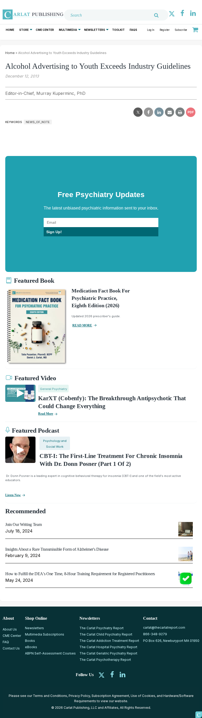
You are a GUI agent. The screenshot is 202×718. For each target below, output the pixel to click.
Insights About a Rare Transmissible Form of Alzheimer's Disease (57, 549)
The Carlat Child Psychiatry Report (105, 634)
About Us (10, 629)
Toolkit (118, 29)
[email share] (169, 112)
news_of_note (38, 122)
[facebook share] (148, 112)
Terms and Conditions (50, 696)
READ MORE (82, 325)
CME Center (45, 29)
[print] (180, 112)
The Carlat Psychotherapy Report (105, 660)
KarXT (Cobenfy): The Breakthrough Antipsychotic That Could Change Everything (112, 402)
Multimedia (68, 29)
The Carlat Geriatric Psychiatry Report (108, 653)
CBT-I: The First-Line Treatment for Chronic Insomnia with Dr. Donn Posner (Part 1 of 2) (111, 460)
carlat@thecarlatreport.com (164, 627)
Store (24, 29)
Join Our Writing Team (23, 524)
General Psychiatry (53, 389)
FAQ (6, 642)
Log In (150, 29)
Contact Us (11, 648)
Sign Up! (54, 232)
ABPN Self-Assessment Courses (50, 653)
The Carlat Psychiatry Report (101, 628)
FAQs (133, 29)
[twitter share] (138, 112)
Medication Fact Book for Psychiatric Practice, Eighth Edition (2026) (101, 298)
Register (165, 29)
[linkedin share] (159, 112)
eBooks (31, 647)
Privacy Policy (79, 696)
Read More (45, 413)
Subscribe (181, 29)
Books (30, 641)
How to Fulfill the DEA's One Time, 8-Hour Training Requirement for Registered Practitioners (80, 574)
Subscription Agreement (110, 696)
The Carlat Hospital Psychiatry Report (108, 647)
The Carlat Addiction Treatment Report (109, 641)
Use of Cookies (143, 696)
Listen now (13, 495)
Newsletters (94, 29)
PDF (191, 112)
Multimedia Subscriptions (44, 634)
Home (10, 29)
